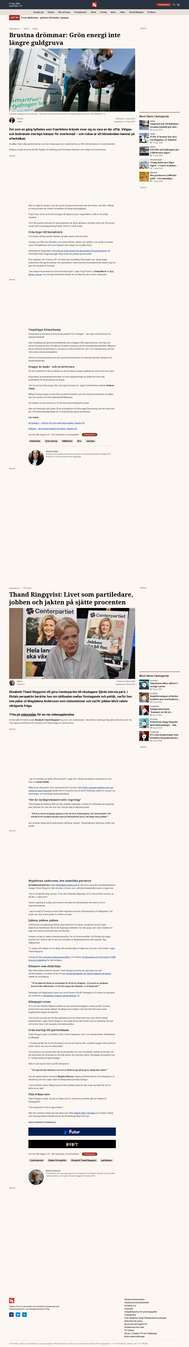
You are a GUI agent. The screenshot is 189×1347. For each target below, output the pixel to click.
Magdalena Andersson (67, 885)
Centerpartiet (36, 1160)
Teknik (93, 12)
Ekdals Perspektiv (57, 1160)
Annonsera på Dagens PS (135, 1324)
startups (90, 441)
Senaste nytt (38, 12)
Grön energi (51, 441)
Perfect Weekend (136, 12)
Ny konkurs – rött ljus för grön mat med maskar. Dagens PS (56, 423)
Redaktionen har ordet (134, 1327)
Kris (79, 441)
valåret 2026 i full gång (84, 1113)
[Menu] (178, 4)
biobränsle (35, 441)
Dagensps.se (14, 29)
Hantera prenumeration (134, 1299)
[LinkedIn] (24, 1314)
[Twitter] (18, 1314)
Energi (35, 29)
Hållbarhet (67, 441)
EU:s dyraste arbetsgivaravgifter (54, 957)
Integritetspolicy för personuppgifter (140, 1312)
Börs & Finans (64, 12)
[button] (72, 1132)
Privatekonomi (80, 12)
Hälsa (122, 12)
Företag (103, 12)
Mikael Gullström (53, 1171)
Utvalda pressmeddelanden (136, 1302)
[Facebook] (11, 1314)
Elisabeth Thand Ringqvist (83, 1160)
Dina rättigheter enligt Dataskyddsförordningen (145, 1318)
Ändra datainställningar (134, 1336)
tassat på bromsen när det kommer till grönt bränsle (82, 251)
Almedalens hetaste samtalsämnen (59, 996)
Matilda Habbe (52, 451)
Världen (51, 12)
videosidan (28, 714)
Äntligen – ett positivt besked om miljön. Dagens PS (52, 429)
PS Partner (129, 1330)
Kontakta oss (130, 1305)
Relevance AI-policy (133, 1321)
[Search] (174, 4)
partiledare (106, 1160)
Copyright (128, 1308)
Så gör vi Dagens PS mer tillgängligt (140, 1333)
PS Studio (151, 12)
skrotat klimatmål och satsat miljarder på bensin (88, 973)
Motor (113, 12)
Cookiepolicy (130, 1315)
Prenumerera (163, 5)
